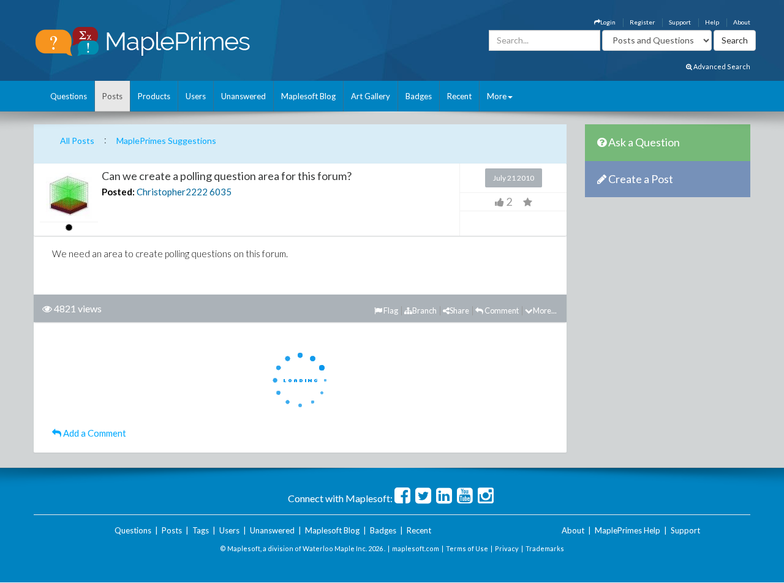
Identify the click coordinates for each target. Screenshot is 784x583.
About (741, 22)
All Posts (77, 140)
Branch (424, 310)
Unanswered (243, 96)
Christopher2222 (172, 191)
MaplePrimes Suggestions (166, 140)
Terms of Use (467, 548)
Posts (112, 96)
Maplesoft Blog (308, 96)
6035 (220, 191)
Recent (459, 96)
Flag (390, 310)
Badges (418, 96)
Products (154, 96)
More (497, 96)
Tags (200, 530)
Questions (68, 96)
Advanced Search (721, 66)
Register (642, 22)
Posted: (118, 191)
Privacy (507, 548)
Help (712, 22)
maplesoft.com (415, 548)
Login (608, 22)
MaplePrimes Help (627, 530)
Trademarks (545, 548)
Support (680, 22)
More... (545, 310)
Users (196, 96)
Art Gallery (370, 96)
